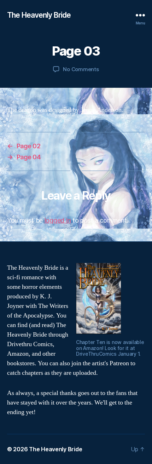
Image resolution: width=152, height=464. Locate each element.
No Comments (81, 69)
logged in (58, 220)
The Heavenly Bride (39, 15)
